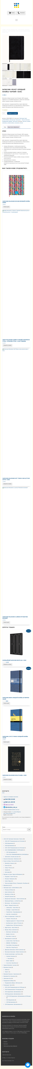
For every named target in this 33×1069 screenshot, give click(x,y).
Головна (4, 29)
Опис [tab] (5, 127)
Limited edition (10, 123)
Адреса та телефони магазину (11, 796)
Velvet (21, 123)
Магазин (8, 29)
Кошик (12, 12)
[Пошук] (29, 829)
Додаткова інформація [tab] (13, 127)
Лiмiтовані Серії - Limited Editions (17, 29)
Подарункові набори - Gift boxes (10, 121)
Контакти (22, 12)
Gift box (24, 121)
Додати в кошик (12, 113)
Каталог (5, 1041)
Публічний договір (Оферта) (10, 1046)
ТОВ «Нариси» (20, 1031)
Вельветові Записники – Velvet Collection (20, 119)
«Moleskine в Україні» (8, 1031)
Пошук (3, 827)
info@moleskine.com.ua (13, 809)
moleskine (17, 123)
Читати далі (6, 206)
